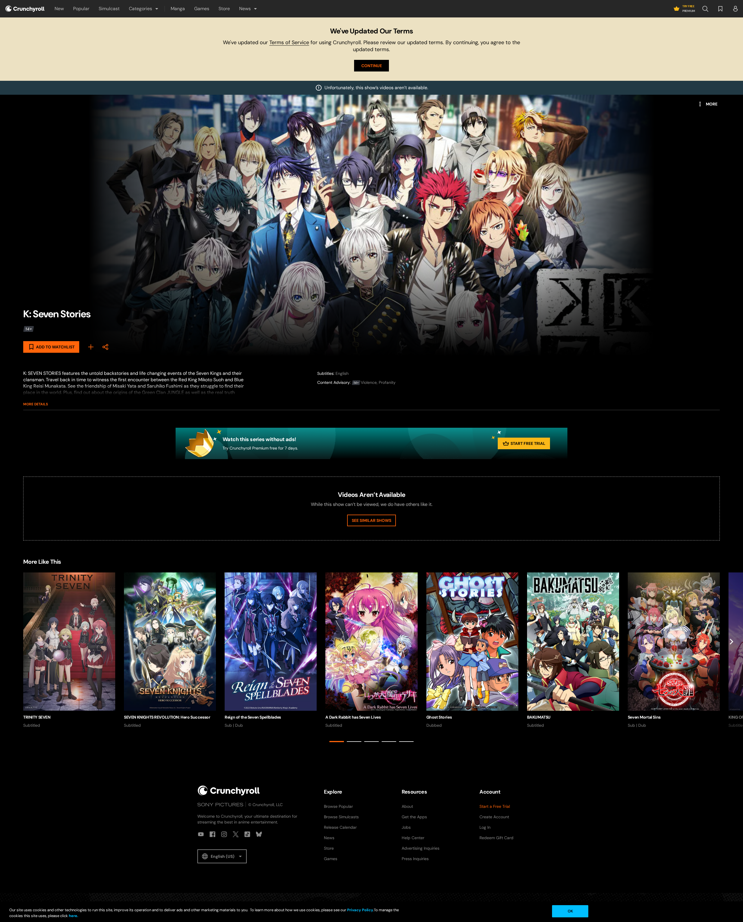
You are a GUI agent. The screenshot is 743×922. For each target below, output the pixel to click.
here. (73, 915)
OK (570, 911)
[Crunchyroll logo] (25, 8)
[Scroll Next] (731, 658)
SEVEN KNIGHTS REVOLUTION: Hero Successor (167, 717)
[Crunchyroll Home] (228, 790)
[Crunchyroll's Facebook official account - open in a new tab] (212, 834)
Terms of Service (289, 42)
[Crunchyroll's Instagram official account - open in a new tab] (224, 834)
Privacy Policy (360, 909)
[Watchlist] (720, 8)
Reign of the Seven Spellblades (253, 717)
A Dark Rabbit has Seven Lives (352, 717)
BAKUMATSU (539, 717)
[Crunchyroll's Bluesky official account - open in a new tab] (258, 834)
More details (35, 404)
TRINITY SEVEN (37, 717)
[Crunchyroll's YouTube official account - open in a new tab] (200, 834)
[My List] (91, 347)
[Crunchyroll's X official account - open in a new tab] (235, 834)
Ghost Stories (439, 717)
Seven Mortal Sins (644, 717)
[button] (144, 8)
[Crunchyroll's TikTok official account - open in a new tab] (247, 834)
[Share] (105, 347)
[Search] (705, 8)
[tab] (336, 741)
